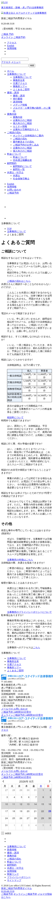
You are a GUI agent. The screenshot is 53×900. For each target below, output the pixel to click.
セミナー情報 (20, 126)
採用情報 (11, 48)
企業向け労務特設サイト (26, 129)
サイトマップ (14, 880)
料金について (14, 154)
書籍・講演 (13, 92)
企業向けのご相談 (22, 120)
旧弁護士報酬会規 (22, 160)
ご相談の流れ (14, 132)
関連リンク (13, 874)
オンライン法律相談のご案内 (28, 135)
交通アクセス (20, 83)
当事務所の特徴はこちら (20, 559)
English (10, 45)
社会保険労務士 (21, 178)
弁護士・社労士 (15, 172)
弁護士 (16, 175)
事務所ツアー (20, 86)
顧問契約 (11, 163)
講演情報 (17, 102)
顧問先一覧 (19, 169)
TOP (9, 228)
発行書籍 (17, 98)
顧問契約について (22, 166)
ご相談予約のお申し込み (26, 145)
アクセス (11, 42)
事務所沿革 (19, 80)
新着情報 (11, 849)
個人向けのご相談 (22, 123)
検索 (32, 65)
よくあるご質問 (21, 89)
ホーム (10, 71)
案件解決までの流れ (23, 141)
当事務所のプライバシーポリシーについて (29, 612)
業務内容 (11, 114)
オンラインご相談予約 (25, 894)
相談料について (15, 417)
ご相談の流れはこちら (19, 281)
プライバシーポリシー (19, 877)
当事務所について (16, 74)
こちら (36, 647)
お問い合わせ (14, 189)
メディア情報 (20, 105)
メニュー (16, 62)
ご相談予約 (13, 193)
